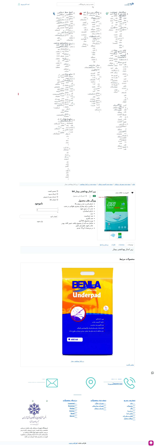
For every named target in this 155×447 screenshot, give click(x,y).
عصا (116, 56)
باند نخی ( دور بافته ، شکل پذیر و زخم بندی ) (68, 134)
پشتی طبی (121, 30)
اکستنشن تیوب (63, 26)
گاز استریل (72, 84)
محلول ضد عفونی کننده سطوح (59, 62)
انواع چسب (72, 89)
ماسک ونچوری (68, 115)
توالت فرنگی (116, 91)
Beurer (72, 416)
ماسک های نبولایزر (68, 109)
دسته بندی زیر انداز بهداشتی (88, 184)
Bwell (73, 413)
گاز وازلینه (72, 104)
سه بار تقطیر (63, 130)
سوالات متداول (47, 10)
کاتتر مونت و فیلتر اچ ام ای (63, 80)
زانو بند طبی (112, 84)
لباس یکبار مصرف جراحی (72, 24)
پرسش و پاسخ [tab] (104, 245)
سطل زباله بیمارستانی (99, 67)
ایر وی (59, 76)
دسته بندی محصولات (98, 400)
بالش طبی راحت (121, 23)
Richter (72, 411)
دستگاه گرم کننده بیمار (94, 39)
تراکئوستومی (63, 115)
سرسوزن (63, 22)
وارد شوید (40, 221)
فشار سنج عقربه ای (125, 21)
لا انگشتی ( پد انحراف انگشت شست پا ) (125, 135)
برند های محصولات (70, 400)
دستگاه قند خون (116, 29)
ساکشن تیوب (63, 94)
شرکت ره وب (73, 443)
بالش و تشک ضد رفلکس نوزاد (121, 55)
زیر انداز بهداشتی (72, 31)
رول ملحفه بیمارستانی (72, 38)
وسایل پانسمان (85, 45)
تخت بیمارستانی (85, 18)
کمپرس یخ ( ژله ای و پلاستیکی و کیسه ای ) (94, 78)
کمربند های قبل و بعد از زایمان (125, 66)
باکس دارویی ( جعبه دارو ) (99, 101)
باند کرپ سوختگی (68, 148)
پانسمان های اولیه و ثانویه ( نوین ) (72, 127)
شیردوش (125, 59)
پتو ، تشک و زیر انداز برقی (121, 38)
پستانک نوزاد (121, 63)
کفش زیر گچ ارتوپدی (125, 124)
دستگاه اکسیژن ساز (121, 114)
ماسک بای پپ (68, 94)
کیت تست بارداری (125, 81)
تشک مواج (121, 46)
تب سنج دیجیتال (112, 27)
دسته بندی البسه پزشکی (105, 184)
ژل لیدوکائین (59, 127)
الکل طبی (59, 39)
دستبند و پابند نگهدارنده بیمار (85, 38)
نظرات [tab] (113, 245)
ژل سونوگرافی (59, 132)
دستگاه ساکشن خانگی (116, 107)
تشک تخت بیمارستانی (94, 66)
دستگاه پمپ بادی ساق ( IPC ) (94, 50)
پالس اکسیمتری (121, 125)
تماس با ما (31, 10)
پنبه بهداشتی (59, 34)
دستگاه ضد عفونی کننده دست (94, 22)
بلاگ (42, 9)
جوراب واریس (112, 59)
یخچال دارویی (99, 94)
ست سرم (59, 14)
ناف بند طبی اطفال (125, 98)
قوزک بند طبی (125, 117)
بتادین (72, 46)
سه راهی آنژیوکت (59, 28)
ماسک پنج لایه (63, 58)
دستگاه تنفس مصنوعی (121, 131)
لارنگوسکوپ (94, 94)
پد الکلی (63, 31)
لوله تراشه (63, 111)
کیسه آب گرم (94, 89)
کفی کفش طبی (125, 147)
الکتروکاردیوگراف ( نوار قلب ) (99, 37)
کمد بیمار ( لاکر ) (99, 76)
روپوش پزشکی (72, 17)
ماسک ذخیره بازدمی (68, 102)
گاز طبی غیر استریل (72, 97)
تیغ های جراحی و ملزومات (72, 78)
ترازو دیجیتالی (99, 42)
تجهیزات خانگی (124, 9)
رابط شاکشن (63, 89)
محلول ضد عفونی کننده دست (59, 51)
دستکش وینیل (68, 50)
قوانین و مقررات (37, 10)
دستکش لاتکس (68, 65)
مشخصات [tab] (121, 245)
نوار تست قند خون (116, 21)
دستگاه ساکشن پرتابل (94, 31)
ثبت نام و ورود (25, 4)
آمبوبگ (94, 70)
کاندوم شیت (68, 33)
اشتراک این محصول (79, 196)
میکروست (63, 19)
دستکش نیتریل (68, 55)
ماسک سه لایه (63, 51)
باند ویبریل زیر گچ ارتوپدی (68, 155)
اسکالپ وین (63, 15)
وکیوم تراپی (99, 29)
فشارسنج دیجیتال (125, 28)
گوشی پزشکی (85, 23)
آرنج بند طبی (112, 70)
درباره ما (26, 10)
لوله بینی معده (68, 19)
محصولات (130, 406)
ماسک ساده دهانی (68, 87)
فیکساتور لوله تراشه (59, 89)
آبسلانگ (72, 44)
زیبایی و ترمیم (99, 23)
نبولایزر (99, 33)
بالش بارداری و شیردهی (125, 89)
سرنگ (59, 18)
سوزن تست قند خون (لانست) (116, 38)
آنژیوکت (63, 35)
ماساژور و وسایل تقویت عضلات (116, 83)
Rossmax (71, 406)
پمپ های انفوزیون (85, 29)
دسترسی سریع (129, 400)
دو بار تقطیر (63, 124)
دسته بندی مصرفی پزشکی (122, 184)
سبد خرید (21, 94)
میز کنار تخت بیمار (99, 87)
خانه (132, 9)
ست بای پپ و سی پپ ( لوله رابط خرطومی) (59, 103)
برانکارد (85, 14)
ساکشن (68, 24)
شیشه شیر (125, 75)
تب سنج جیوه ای (112, 19)
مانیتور (90, 13)
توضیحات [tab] (130, 245)
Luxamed (71, 403)
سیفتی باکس (59, 22)
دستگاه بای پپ (121, 147)
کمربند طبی (116, 76)
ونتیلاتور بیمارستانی (94, 14)
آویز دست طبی (112, 53)
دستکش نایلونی (68, 60)
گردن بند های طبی (125, 108)
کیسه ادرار (68, 28)
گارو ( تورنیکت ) (99, 109)
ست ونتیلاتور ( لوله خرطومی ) (63, 102)
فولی (68, 14)
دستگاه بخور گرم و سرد (121, 140)
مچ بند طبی (112, 77)
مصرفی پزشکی (71, 9)
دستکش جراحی (68, 70)
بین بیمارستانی (90, 66)
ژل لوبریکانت (59, 122)
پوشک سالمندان (112, 64)
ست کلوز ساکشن (59, 82)
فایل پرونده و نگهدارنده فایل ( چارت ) (94, 101)
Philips (72, 408)
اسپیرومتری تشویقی (59, 95)
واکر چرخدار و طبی (116, 70)
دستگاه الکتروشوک (99, 17)
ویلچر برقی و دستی (116, 62)
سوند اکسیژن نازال (68, 80)
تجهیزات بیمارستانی (97, 9)
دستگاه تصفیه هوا (94, 59)
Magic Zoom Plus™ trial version (106, 197)
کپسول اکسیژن (121, 120)
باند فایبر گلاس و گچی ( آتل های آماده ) (68, 170)
